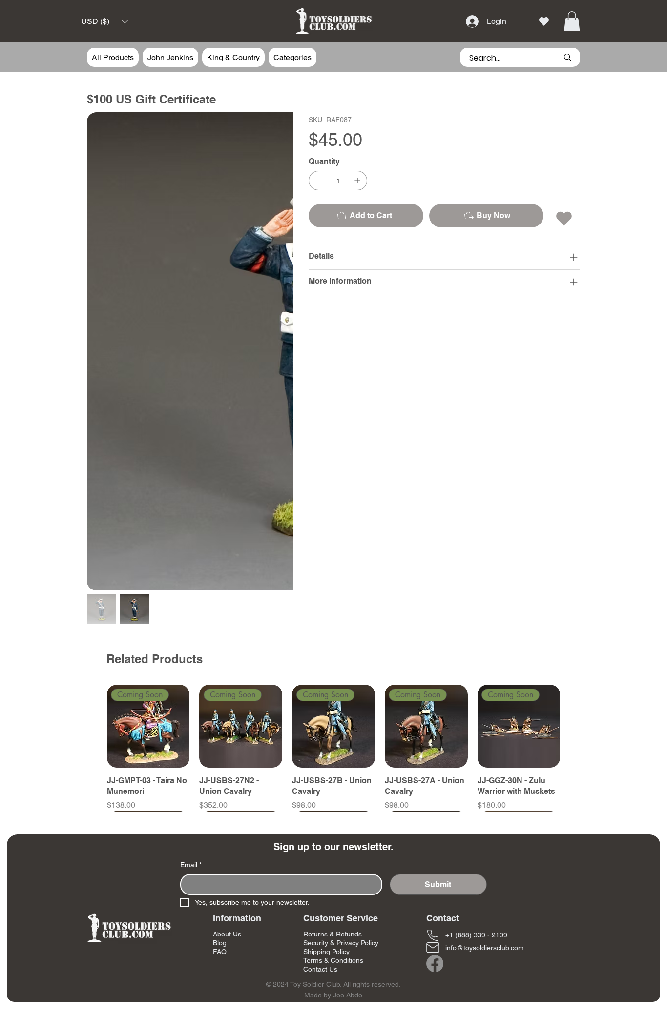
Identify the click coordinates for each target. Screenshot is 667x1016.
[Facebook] (434, 963)
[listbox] (105, 21)
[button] (105, 21)
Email (191, 865)
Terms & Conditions (333, 960)
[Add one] (357, 180)
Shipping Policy (326, 951)
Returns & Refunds (332, 934)
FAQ (220, 951)
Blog (220, 943)
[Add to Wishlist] (564, 218)
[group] (334, 748)
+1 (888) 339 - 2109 (476, 935)
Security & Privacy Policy (340, 943)
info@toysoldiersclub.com (484, 948)
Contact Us (320, 969)
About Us (227, 934)
